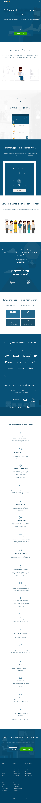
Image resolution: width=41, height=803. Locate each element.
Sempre (13, 314)
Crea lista (20, 26)
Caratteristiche (4, 769)
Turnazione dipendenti (28, 765)
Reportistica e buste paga (29, 769)
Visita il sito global (16, 792)
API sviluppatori (4, 782)
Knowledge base (16, 767)
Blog (2, 786)
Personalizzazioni (4, 790)
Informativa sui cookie (17, 786)
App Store (15, 108)
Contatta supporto (16, 775)
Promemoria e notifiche (28, 771)
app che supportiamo (14, 350)
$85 (28, 322)
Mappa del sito (16, 790)
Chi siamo (3, 775)
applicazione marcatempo (9, 153)
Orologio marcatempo (5, 788)
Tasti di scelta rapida (16, 771)
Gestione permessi (28, 773)
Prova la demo (20, 33)
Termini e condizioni (16, 782)
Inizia (2, 765)
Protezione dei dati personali (18, 788)
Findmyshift (6, 798)
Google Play (28, 108)
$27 (28, 314)
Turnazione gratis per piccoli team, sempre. (20, 300)
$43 (13, 322)
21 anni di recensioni (6, 209)
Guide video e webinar (17, 769)
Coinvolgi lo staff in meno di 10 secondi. (20, 342)
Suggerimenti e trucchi (17, 773)
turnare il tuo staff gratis (25, 305)
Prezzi (2, 771)
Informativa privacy (16, 784)
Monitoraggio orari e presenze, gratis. (20, 148)
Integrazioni (3, 784)
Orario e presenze (28, 767)
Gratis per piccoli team (28, 775)
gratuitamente (30, 155)
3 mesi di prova (4, 773)
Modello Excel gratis (4, 792)
